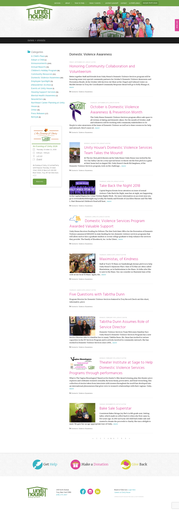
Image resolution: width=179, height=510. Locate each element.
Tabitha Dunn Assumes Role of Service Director (124, 324)
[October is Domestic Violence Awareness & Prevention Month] (77, 112)
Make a (94, 464)
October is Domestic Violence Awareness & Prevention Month (116, 110)
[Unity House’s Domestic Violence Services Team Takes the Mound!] (74, 152)
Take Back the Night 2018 (119, 186)
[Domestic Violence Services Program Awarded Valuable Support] (75, 219)
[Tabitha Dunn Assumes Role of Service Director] (82, 326)
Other (34, 110)
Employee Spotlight (40, 81)
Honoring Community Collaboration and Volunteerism (102, 69)
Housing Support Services (43, 92)
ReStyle (34, 117)
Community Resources (41, 74)
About (67, 3)
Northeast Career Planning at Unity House (48, 104)
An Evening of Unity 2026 (45, 146)
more (71, 87)
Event (39, 159)
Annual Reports (38, 67)
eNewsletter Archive (41, 85)
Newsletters (37, 99)
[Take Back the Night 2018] (82, 187)
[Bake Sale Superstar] (82, 412)
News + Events (95, 3)
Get (50, 464)
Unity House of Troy (39, 14)
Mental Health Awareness (43, 95)
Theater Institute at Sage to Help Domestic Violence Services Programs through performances (111, 368)
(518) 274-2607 (61, 495)
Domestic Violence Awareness (82, 92)
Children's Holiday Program (44, 70)
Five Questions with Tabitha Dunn (97, 294)
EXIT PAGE (177, 24)
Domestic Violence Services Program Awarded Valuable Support (107, 224)
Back (139, 464)
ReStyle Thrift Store (150, 3)
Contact (124, 3)
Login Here (131, 490)
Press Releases (38, 113)
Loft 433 (39, 156)
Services (57, 3)
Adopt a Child (37, 60)
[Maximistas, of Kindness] (82, 263)
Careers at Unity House (122, 492)
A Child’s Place (134, 3)
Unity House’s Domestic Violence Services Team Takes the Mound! (118, 150)
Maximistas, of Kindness (118, 259)
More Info (39, 181)
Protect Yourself (111, 3)
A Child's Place (38, 56)
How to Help (79, 3)
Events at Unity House (41, 88)
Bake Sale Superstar (115, 408)
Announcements (39, 63)
